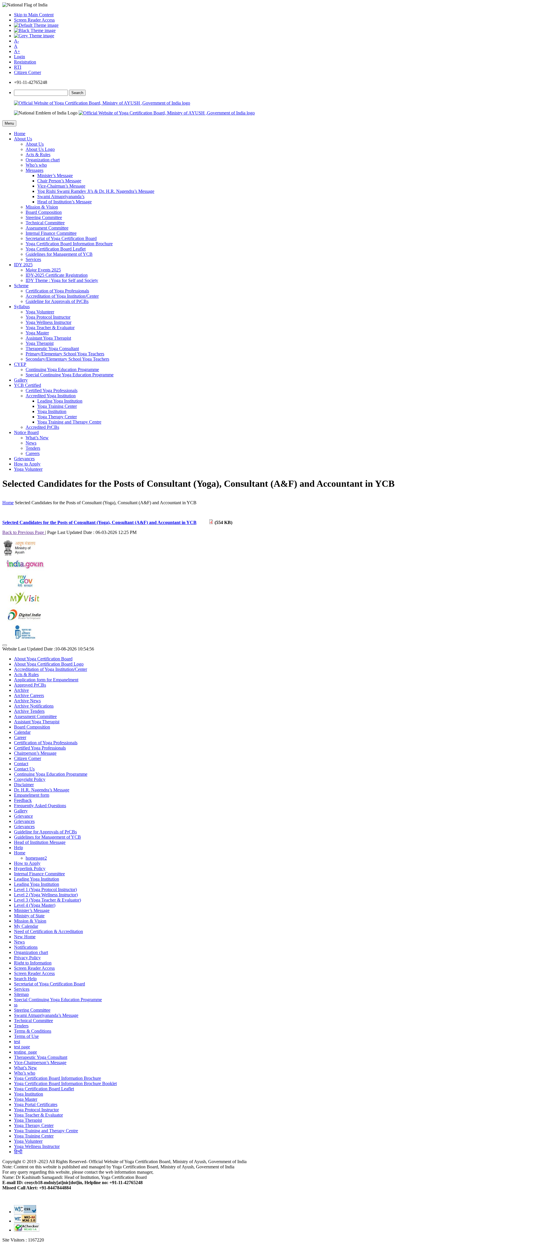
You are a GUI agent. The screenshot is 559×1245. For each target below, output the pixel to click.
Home (19, 133)
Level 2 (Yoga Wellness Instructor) (46, 894)
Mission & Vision (42, 206)
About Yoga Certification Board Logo (49, 664)
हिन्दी (18, 1151)
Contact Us (24, 768)
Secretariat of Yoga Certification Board (61, 238)
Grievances (24, 458)
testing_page (25, 1052)
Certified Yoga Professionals (51, 390)
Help (18, 847)
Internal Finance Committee (51, 233)
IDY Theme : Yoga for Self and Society (62, 280)
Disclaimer (24, 784)
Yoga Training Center (57, 406)
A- (16, 40)
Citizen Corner (27, 72)
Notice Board (26, 432)
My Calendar (26, 926)
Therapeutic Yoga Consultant (52, 348)
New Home (25, 936)
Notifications (26, 947)
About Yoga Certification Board (43, 658)
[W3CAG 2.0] (25, 1220)
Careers (33, 453)
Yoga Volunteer (40, 311)
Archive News (27, 700)
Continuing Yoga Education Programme (62, 369)
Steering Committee (44, 217)
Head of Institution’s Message (64, 201)
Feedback (23, 800)
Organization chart (43, 159)
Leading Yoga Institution (59, 400)
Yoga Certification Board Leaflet (56, 248)
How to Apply (27, 463)
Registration (25, 61)
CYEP (20, 364)
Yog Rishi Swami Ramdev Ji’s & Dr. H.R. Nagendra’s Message (95, 191)
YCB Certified (27, 385)
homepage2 (36, 858)
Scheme (21, 285)
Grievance (23, 816)
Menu (9, 123)
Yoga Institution (51, 411)
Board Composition (44, 212)
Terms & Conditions (32, 1031)
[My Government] (24, 587)
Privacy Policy (27, 957)
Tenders (33, 448)
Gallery (21, 380)
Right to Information (33, 962)
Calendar (22, 732)
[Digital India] (24, 621)
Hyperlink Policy (29, 868)
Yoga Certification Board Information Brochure (69, 243)
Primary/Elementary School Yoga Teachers (65, 353)
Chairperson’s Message (35, 753)
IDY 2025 (23, 264)
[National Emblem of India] (45, 113)
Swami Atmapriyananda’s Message (46, 1015)
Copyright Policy (29, 779)
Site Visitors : (23, 1239)
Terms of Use (26, 1036)
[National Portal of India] (24, 570)
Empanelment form (31, 795)
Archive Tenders (29, 711)
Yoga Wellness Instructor (48, 322)
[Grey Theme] (34, 35)
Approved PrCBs (30, 685)
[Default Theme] (36, 25)
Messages (34, 170)
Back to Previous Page (23, 532)
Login (19, 56)
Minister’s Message (55, 175)
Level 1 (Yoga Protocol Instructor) (45, 889)
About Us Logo (40, 149)
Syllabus (22, 306)
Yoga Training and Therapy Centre (69, 421)
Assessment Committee (47, 227)
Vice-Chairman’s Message (61, 186)
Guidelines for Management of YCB (59, 254)
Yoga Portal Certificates (35, 1104)
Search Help (25, 978)
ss (15, 1004)
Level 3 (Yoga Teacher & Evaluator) (47, 899)
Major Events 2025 (43, 269)
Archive (21, 690)
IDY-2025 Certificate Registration (57, 275)
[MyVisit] (24, 604)
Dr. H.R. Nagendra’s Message (41, 789)
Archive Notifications (34, 705)
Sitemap (21, 994)
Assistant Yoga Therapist (48, 338)
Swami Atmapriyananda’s (60, 196)
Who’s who (36, 165)
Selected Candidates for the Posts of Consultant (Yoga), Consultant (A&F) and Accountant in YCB (99, 522)
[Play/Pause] (4, 645)
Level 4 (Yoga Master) (34, 905)
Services (33, 259)
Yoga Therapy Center (57, 416)
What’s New (37, 437)
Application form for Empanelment (46, 679)
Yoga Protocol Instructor (48, 317)
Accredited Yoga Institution (51, 395)
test (17, 1041)
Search (77, 93)
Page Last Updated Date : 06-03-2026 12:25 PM (92, 532)
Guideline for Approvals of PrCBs (57, 301)
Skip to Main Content (34, 14)
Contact (21, 763)
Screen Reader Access (34, 19)
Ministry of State (29, 915)
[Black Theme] (35, 30)
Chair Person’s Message (59, 180)
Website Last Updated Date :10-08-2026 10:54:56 (48, 648)
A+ (17, 51)
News (31, 442)
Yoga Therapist (40, 343)
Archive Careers (29, 695)
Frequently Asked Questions (40, 805)
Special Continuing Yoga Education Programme (70, 374)
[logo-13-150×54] (19, 553)
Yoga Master (37, 332)
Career (20, 737)
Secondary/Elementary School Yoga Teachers (67, 359)
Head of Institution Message (40, 842)
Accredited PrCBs (42, 427)
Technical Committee (45, 222)
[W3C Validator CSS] (25, 1211)
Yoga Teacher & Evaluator (50, 327)
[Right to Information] (24, 638)
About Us (23, 138)
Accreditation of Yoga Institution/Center (62, 296)
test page (22, 1046)
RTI (17, 67)
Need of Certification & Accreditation (48, 931)
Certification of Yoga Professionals (57, 290)
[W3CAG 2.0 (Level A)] (26, 1230)
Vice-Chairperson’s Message (40, 1062)
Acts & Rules (38, 154)
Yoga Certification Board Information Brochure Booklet (65, 1083)
